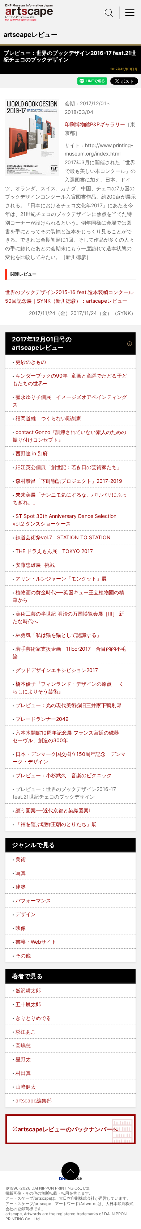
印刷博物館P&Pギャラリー (95, 124)
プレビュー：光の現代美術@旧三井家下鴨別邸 (68, 705)
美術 (21, 859)
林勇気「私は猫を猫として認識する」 (59, 635)
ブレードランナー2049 (42, 719)
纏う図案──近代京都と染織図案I (53, 810)
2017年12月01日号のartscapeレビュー (42, 344)
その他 (23, 955)
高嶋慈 (23, 1045)
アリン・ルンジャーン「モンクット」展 (61, 578)
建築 (21, 887)
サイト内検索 (109, 12)
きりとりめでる (33, 1018)
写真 (21, 873)
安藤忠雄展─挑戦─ (37, 565)
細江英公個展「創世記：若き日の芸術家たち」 (69, 467)
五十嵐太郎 (28, 1004)
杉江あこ (26, 1032)
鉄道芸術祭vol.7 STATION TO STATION (63, 537)
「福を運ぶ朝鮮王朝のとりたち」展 (56, 824)
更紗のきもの (31, 362)
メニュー (130, 12)
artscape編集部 (34, 1100)
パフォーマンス (33, 900)
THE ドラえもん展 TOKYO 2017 (54, 551)
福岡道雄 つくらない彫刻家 (48, 418)
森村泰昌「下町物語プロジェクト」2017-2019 (69, 481)
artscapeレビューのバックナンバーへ (68, 1129)
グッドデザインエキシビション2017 (57, 670)
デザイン (26, 914)
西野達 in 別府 (32, 453)
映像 (21, 928)
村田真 (23, 1073)
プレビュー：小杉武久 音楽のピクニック (64, 775)
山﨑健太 (26, 1087)
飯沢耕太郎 (28, 990)
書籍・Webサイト (36, 942)
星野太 (23, 1059)
